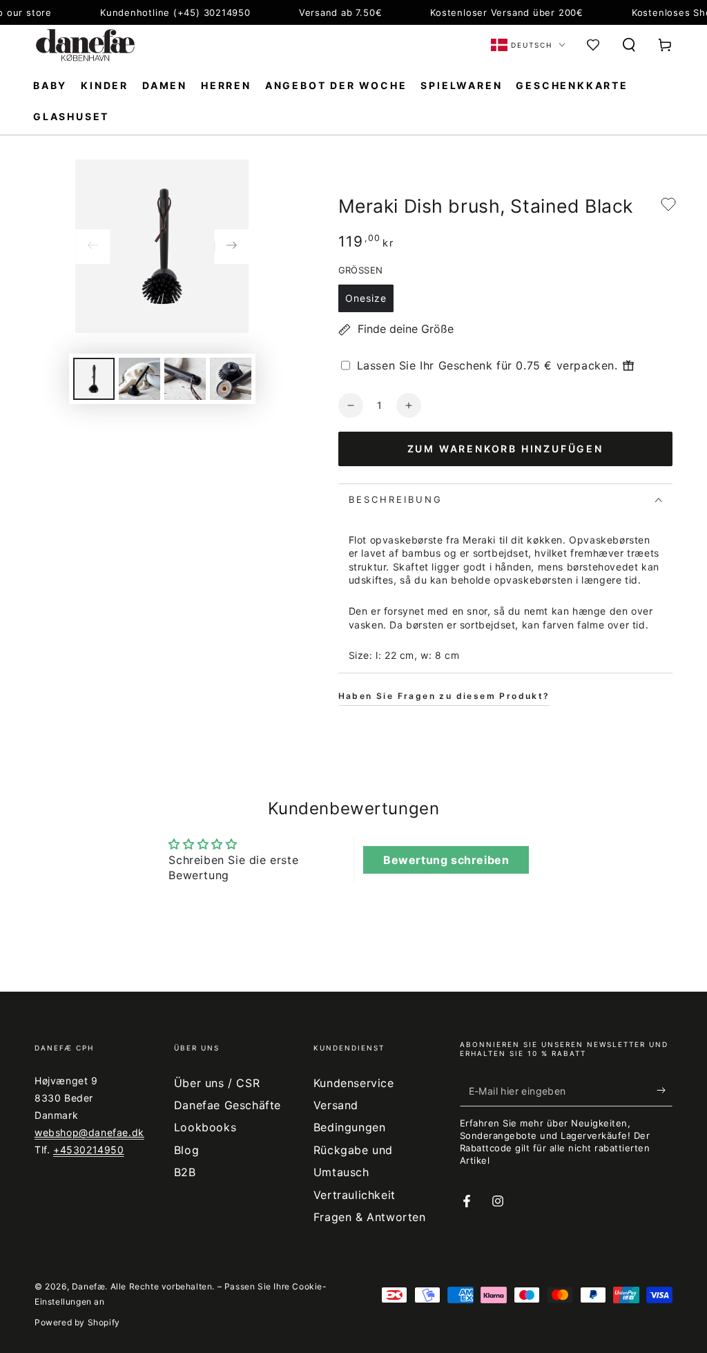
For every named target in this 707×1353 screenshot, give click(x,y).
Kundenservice (353, 1083)
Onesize (366, 298)
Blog (186, 1150)
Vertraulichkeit (354, 1195)
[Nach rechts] (231, 246)
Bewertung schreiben (446, 860)
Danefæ (89, 1286)
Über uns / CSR (217, 1083)
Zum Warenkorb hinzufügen (505, 448)
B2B (185, 1172)
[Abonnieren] (664, 1090)
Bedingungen (349, 1127)
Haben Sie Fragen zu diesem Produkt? (444, 696)
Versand (335, 1105)
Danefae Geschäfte (227, 1105)
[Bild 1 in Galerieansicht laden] (94, 379)
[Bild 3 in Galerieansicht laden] (185, 379)
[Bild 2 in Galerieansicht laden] (139, 379)
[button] (629, 45)
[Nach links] (92, 246)
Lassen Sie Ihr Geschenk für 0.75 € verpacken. (487, 365)
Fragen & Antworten (369, 1217)
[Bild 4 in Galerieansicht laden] (230, 379)
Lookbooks (205, 1127)
